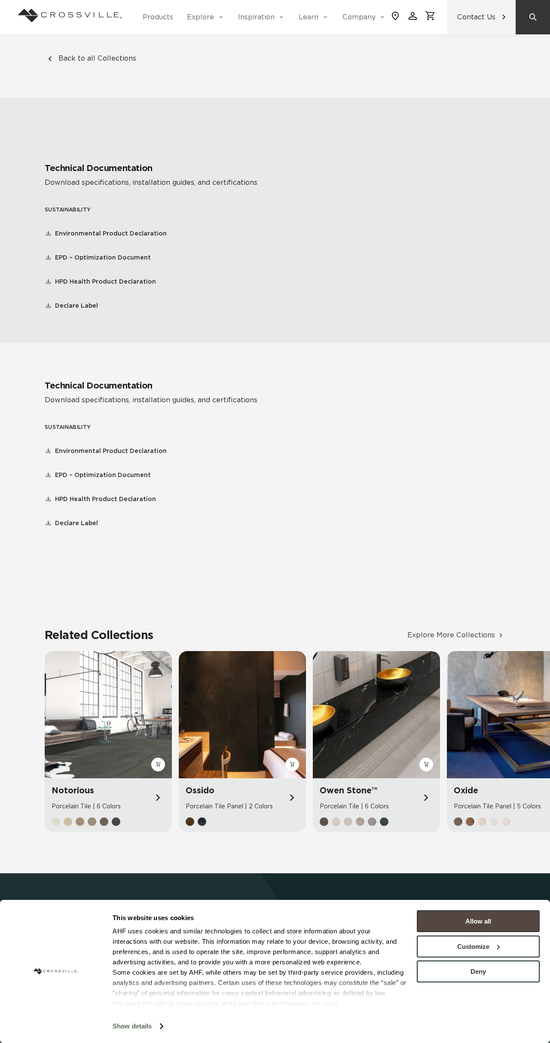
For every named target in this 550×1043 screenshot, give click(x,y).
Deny (478, 971)
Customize (473, 946)
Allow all (478, 921)
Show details (132, 1026)
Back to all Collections (97, 58)
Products (158, 17)
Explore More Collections (451, 635)
